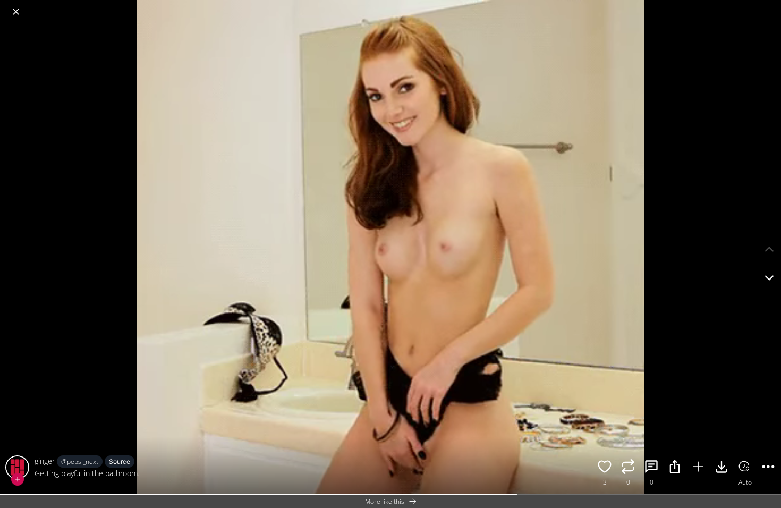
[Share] (674, 468)
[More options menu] (770, 6)
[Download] (721, 468)
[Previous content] (769, 249)
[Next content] (769, 278)
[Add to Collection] (698, 468)
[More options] (768, 468)
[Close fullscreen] (16, 11)
